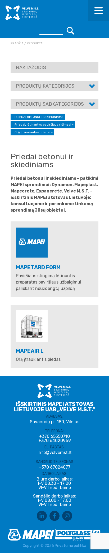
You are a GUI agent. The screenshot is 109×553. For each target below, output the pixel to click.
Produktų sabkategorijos (50, 104)
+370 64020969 (54, 441)
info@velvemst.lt (55, 452)
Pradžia (17, 43)
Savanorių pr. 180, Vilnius (54, 421)
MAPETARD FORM (38, 267)
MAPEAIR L (30, 351)
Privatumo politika (70, 545)
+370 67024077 (54, 467)
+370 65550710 (54, 436)
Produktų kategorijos (45, 86)
